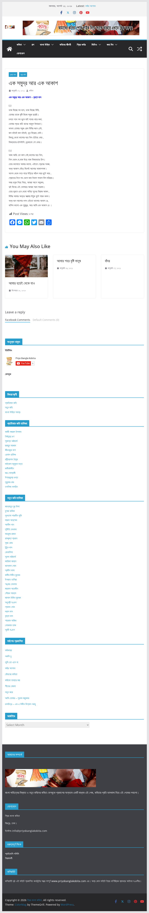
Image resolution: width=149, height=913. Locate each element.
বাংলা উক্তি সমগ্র (12, 412)
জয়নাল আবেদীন (11, 588)
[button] (24, 44)
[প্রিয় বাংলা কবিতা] (9, 49)
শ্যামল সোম (10, 607)
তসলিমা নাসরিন (11, 486)
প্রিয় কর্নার (81, 44)
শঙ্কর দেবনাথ (11, 584)
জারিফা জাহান (10, 561)
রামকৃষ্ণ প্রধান (11, 538)
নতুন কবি (23, 74)
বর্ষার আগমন (90, 6)
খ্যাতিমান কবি (11, 403)
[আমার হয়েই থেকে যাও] (26, 257)
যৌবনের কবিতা (11, 674)
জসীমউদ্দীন (9, 468)
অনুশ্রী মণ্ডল (10, 602)
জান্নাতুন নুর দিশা (12, 506)
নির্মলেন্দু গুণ (9, 436)
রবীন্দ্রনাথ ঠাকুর (11, 459)
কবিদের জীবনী (65, 44)
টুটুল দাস (8, 547)
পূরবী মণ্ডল (10, 629)
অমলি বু (8, 656)
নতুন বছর (9, 692)
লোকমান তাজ (10, 625)
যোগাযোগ (21, 53)
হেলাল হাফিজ (10, 454)
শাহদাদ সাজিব (10, 620)
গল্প (33, 44)
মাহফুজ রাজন (10, 533)
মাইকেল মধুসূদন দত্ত (14, 463)
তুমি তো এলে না (11, 662)
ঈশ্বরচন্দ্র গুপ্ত (11, 477)
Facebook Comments (17, 319)
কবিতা (19, 44)
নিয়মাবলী (8, 858)
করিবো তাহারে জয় (12, 680)
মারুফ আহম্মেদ (11, 520)
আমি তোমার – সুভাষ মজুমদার (17, 698)
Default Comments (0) (46, 319)
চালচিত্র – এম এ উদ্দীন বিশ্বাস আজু (20, 704)
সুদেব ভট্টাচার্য (10, 556)
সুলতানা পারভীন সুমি (13, 515)
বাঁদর (107, 260)
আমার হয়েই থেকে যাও (22, 283)
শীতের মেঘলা (10, 686)
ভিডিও (94, 44)
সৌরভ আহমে (10, 593)
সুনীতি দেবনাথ (11, 529)
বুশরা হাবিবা (10, 511)
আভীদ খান (9, 524)
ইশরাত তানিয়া (11, 579)
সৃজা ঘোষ (9, 543)
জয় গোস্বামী (10, 473)
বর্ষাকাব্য (8, 650)
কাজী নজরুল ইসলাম (13, 431)
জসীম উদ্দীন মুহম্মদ (12, 575)
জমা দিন (110, 44)
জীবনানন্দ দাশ (10, 450)
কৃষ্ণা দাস (13, 74)
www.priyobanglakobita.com (68, 881)
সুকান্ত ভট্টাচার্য (11, 441)
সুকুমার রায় (9, 482)
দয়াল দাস (9, 611)
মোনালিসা (9, 552)
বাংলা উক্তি (45, 44)
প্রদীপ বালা (10, 570)
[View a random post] (139, 49)
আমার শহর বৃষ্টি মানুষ (69, 260)
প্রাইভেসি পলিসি (12, 853)
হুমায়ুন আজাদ (10, 445)
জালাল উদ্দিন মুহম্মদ (13, 597)
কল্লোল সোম (10, 565)
